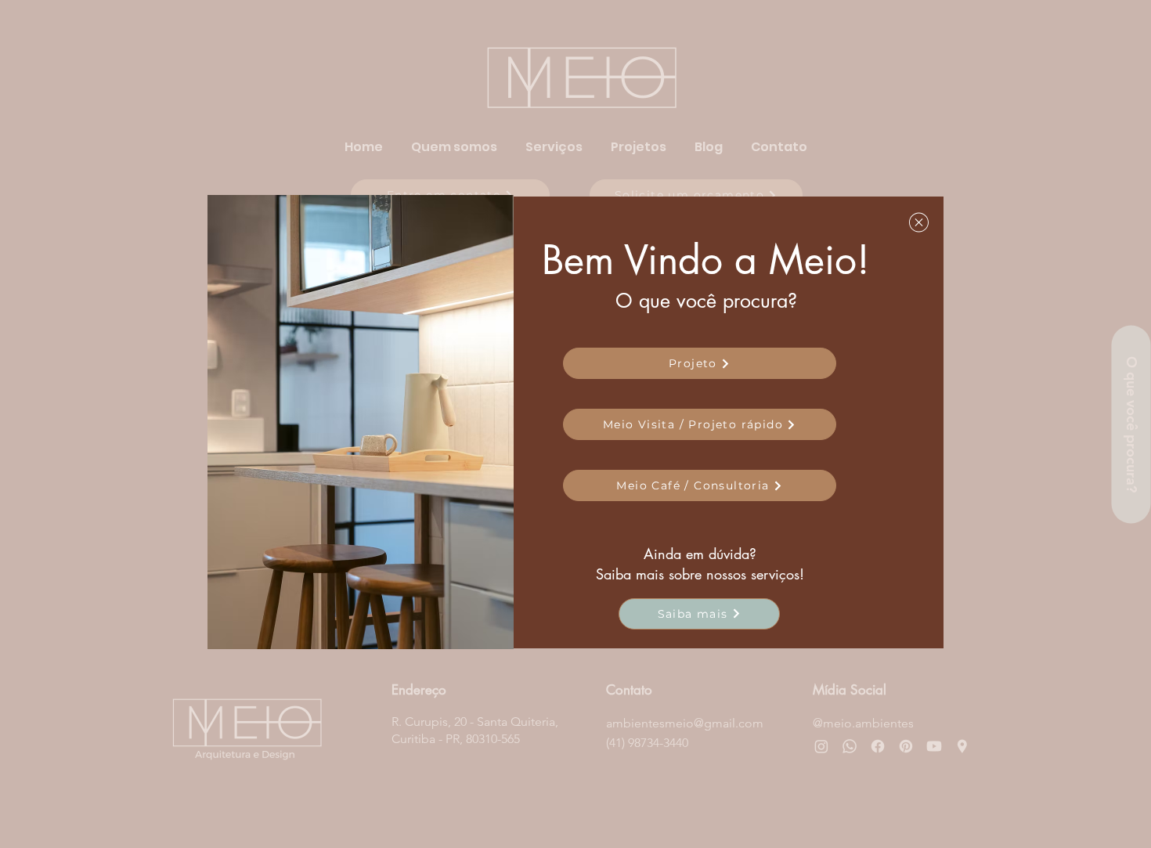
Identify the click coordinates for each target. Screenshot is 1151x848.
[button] (919, 222)
